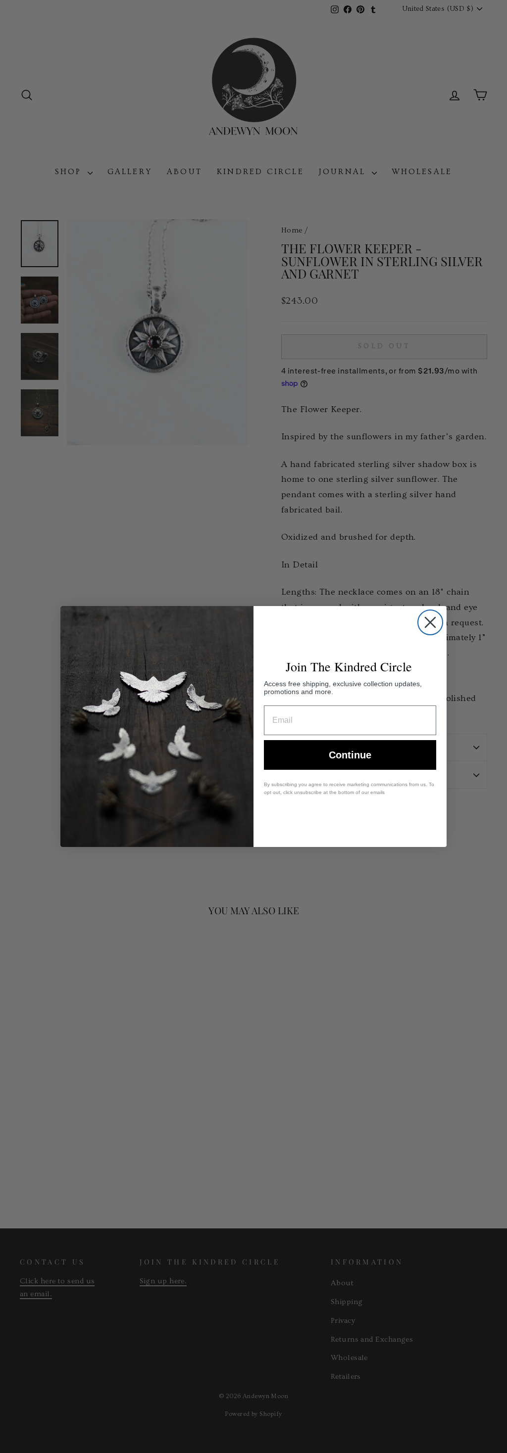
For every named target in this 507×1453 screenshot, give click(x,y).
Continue (350, 755)
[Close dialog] (430, 622)
